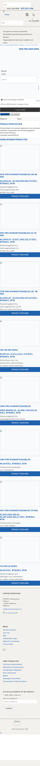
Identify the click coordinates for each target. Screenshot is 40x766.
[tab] (5, 114)
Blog (4, 635)
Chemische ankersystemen (12, 664)
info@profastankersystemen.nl (12, 609)
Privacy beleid (8, 644)
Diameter (4, 71)
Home (2, 45)
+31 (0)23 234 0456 (11, 613)
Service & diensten (9, 630)
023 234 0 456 (27, 8)
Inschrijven (9, 708)
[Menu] (26, 14)
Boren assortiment (9, 673)
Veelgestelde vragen (10, 638)
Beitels (5, 675)
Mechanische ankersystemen (13, 667)
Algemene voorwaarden (11, 641)
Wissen (38, 100)
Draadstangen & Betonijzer (12, 670)
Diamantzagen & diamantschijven (14, 45)
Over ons (6, 633)
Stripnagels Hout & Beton (11, 678)
